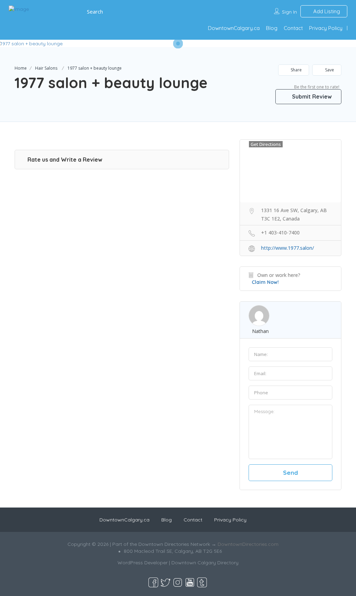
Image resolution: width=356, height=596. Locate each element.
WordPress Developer (143, 562)
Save (329, 70)
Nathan (260, 331)
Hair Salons (46, 68)
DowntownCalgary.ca (234, 28)
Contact (293, 28)
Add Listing (326, 11)
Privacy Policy (325, 28)
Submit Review (311, 96)
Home (21, 68)
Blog (271, 28)
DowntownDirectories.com (248, 544)
